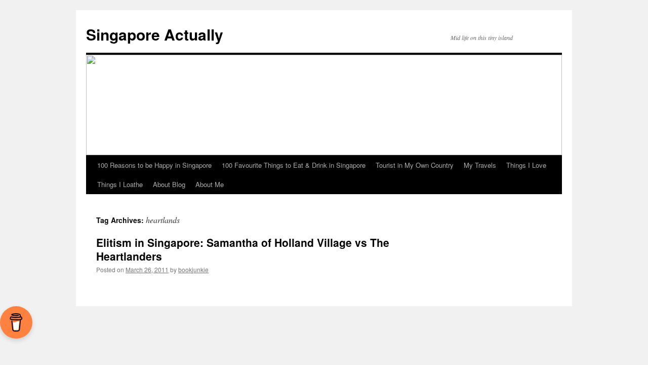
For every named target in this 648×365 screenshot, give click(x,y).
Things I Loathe (120, 184)
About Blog (169, 184)
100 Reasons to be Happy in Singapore (154, 165)
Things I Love (526, 165)
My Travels (480, 165)
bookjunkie (193, 269)
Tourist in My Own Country (415, 165)
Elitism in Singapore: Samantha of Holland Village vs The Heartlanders (242, 249)
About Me (209, 184)
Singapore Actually (154, 34)
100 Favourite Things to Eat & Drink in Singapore (294, 165)
